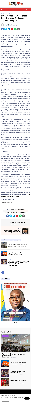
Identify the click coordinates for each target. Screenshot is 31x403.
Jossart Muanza (5, 357)
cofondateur (13, 209)
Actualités (4, 13)
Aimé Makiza (9, 24)
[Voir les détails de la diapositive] (15, 301)
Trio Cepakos (22, 212)
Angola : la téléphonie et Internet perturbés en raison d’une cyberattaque (19, 253)
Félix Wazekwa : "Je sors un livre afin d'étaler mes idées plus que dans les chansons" (12, 232)
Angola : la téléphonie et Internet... (19, 362)
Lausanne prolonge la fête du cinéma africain (17, 223)
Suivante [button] (28, 301)
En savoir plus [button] (5, 401)
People (10, 13)
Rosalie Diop (14, 212)
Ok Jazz (8, 212)
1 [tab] (14, 322)
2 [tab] (16, 322)
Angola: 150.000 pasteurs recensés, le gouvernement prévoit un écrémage (17, 245)
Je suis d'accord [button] (26, 399)
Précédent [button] (3, 301)
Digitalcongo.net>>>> (7, 202)
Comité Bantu (21, 209)
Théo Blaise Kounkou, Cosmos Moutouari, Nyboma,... (18, 372)
